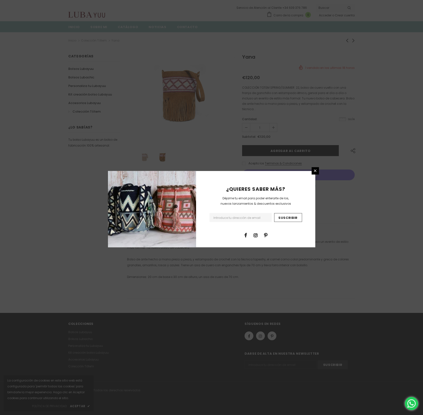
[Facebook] (245, 234)
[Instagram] (255, 234)
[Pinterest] (265, 234)
